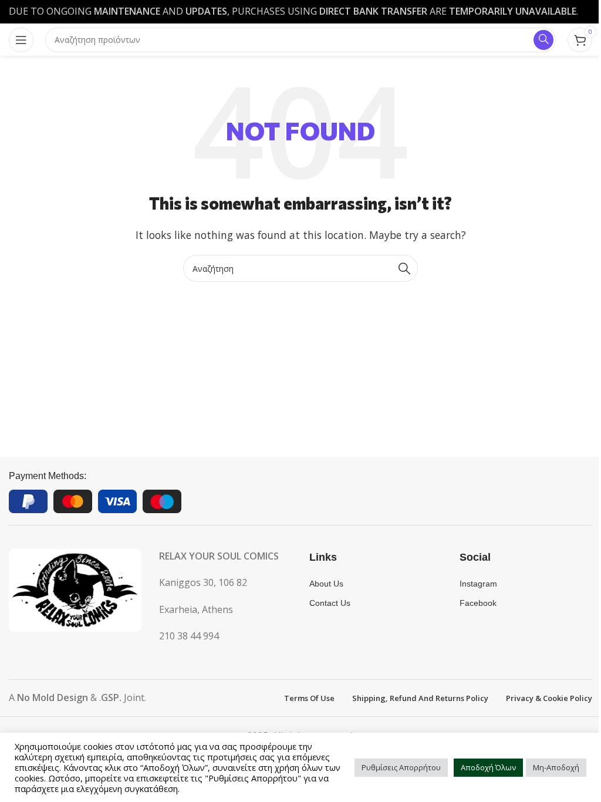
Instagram (478, 583)
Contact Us (329, 603)
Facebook (478, 603)
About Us (326, 583)
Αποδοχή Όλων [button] (488, 767)
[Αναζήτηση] (404, 268)
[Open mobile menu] (21, 40)
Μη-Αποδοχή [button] (556, 767)
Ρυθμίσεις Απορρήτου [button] (401, 767)
